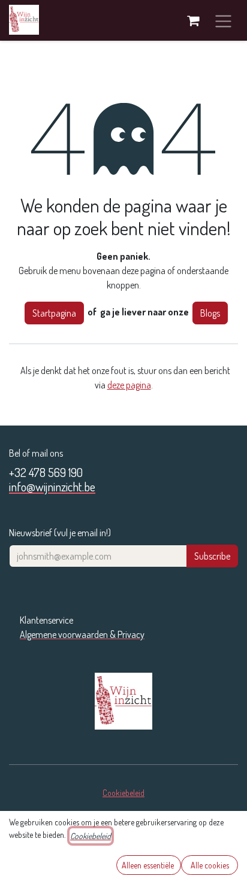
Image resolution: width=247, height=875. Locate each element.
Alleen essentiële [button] (149, 865)
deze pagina (129, 385)
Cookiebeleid (123, 793)
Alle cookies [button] (210, 865)
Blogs (210, 313)
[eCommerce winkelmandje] (193, 20)
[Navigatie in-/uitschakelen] (223, 20)
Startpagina (54, 313)
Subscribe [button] (212, 556)
